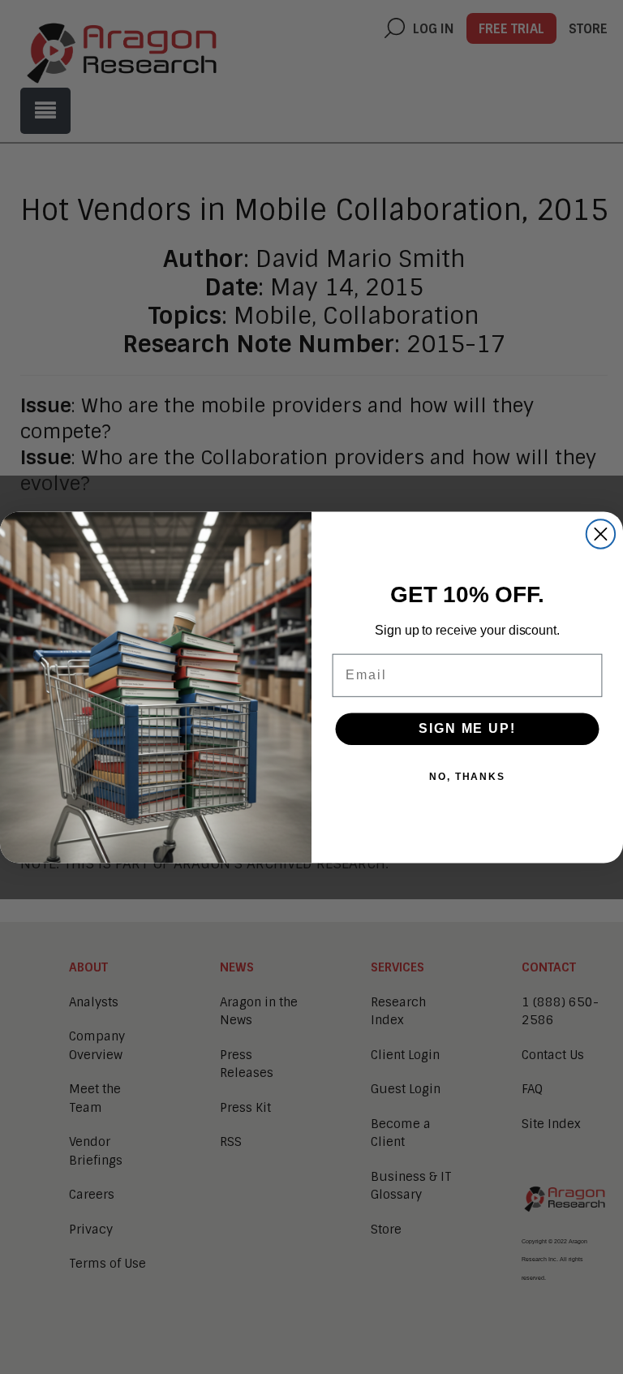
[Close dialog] (600, 533)
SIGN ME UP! (467, 728)
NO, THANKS (467, 776)
